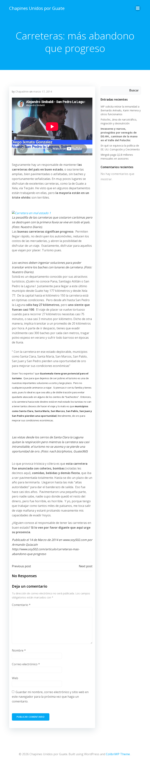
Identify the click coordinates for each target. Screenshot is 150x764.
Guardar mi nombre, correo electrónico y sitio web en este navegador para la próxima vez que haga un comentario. (50, 696)
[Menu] (138, 8)
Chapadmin (22, 91)
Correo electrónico (26, 664)
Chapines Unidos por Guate (37, 8)
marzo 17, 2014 (42, 91)
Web (15, 678)
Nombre (19, 650)
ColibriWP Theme (118, 754)
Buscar (133, 90)
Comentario (21, 605)
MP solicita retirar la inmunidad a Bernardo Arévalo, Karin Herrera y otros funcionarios (121, 110)
